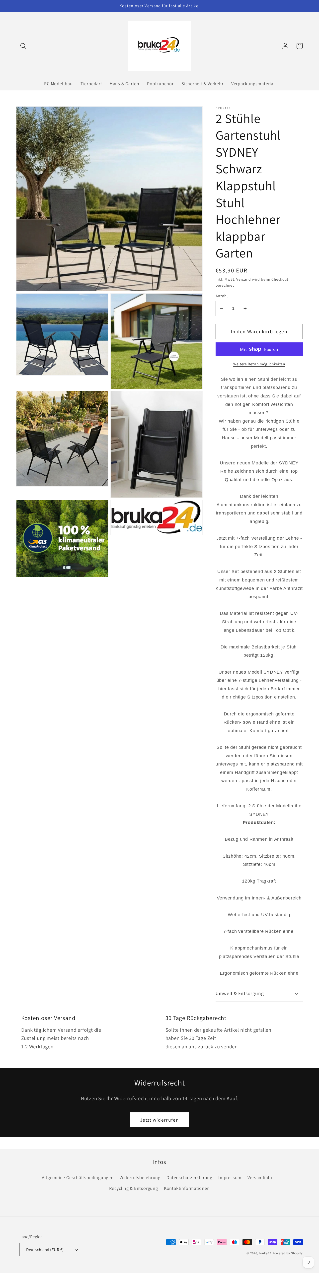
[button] (23, 46)
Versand (243, 279)
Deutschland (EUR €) (45, 1249)
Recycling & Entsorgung (133, 1188)
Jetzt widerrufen (159, 1120)
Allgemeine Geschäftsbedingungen (77, 1177)
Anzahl (222, 296)
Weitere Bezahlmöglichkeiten (259, 363)
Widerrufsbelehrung (140, 1177)
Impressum (229, 1177)
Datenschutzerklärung (189, 1177)
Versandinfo (259, 1177)
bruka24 (265, 1253)
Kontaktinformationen (187, 1188)
